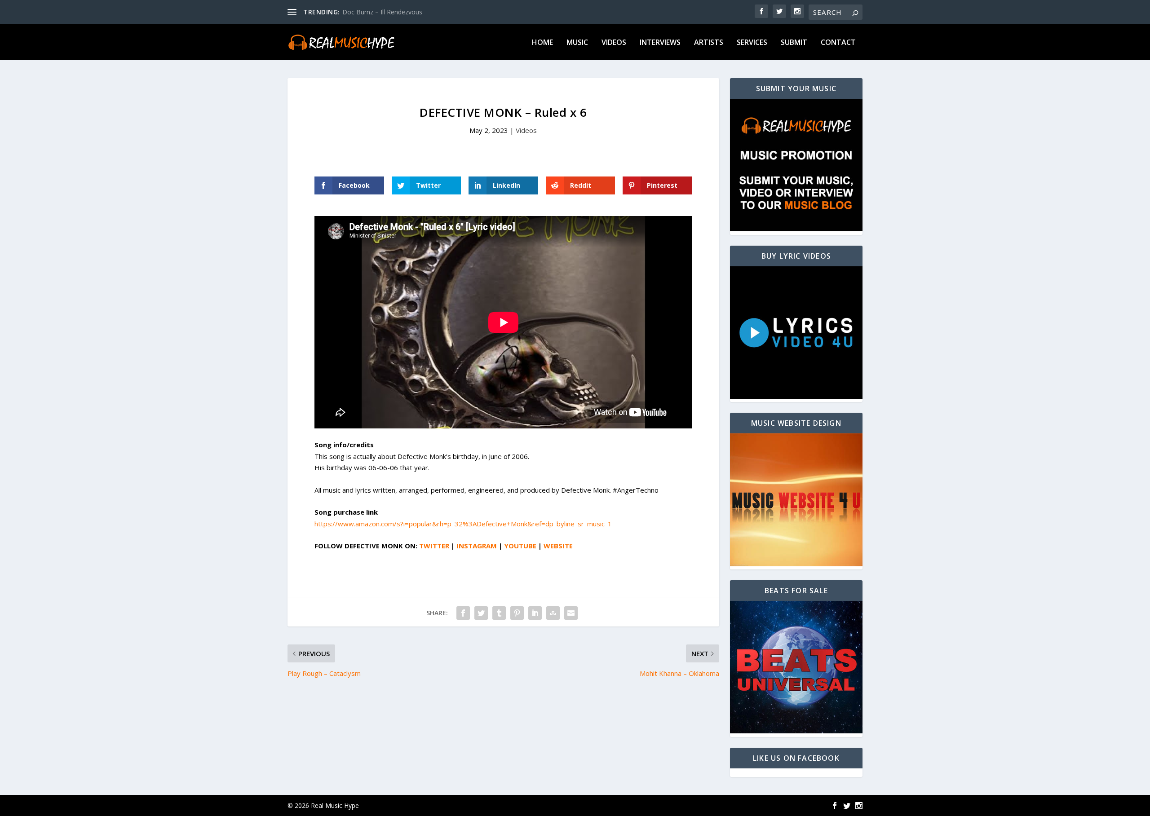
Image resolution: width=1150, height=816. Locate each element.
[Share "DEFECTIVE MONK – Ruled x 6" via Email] (571, 613)
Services (752, 43)
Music (577, 43)
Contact (838, 43)
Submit (794, 43)
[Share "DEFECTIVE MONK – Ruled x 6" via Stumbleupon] (553, 613)
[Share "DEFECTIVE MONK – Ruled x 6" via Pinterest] (517, 613)
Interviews (660, 43)
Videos (614, 43)
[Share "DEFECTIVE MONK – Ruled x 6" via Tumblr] (499, 613)
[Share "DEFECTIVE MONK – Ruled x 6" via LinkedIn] (535, 613)
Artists (708, 43)
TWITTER (434, 545)
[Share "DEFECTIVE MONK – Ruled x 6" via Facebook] (463, 613)
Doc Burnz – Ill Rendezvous (382, 12)
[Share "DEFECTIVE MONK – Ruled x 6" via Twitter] (481, 613)
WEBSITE (558, 545)
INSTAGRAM (476, 545)
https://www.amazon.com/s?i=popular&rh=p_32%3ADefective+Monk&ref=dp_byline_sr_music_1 (463, 523)
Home (542, 43)
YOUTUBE (520, 545)
